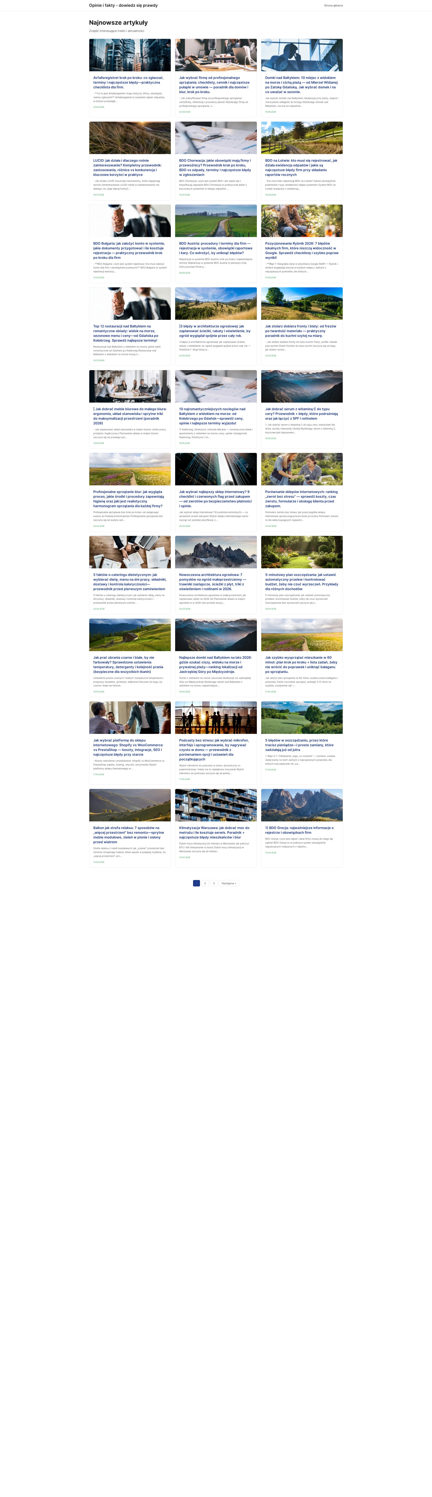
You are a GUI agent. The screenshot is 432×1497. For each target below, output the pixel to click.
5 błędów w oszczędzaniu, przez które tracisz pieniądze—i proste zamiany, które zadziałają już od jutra (299, 745)
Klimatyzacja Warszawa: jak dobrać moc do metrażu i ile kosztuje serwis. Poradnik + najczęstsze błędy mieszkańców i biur (214, 832)
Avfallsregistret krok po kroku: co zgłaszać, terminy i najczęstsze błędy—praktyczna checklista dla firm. (128, 82)
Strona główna (333, 5)
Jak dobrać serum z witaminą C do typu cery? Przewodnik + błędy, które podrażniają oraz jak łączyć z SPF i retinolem (301, 413)
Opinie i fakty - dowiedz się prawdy (123, 5)
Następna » (229, 883)
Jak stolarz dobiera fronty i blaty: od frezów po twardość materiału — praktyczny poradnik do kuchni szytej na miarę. (300, 331)
